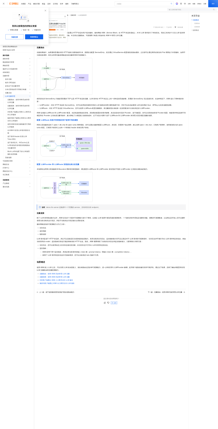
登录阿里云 (34, 37)
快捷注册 (14, 37)
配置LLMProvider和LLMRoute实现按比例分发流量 (58, 164)
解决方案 (36, 3)
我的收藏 (180, 27)
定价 (49, 3)
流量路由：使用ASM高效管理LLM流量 (55, 273)
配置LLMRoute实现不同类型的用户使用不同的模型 (57, 120)
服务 (67, 3)
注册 (204, 4)
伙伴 (61, 3)
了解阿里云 (75, 3)
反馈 (115, 303)
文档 (189, 4)
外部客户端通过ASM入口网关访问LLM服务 (56, 280)
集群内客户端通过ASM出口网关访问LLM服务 (57, 283)
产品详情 (169, 27)
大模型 (23, 3)
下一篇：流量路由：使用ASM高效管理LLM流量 (165, 292)
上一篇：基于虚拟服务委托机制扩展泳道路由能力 (56, 292)
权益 (43, 3)
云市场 (55, 3)
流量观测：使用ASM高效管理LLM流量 (55, 277)
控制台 (199, 4)
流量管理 (73, 15)
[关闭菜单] (3, 3)
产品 (29, 3)
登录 (213, 4)
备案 (194, 4)
